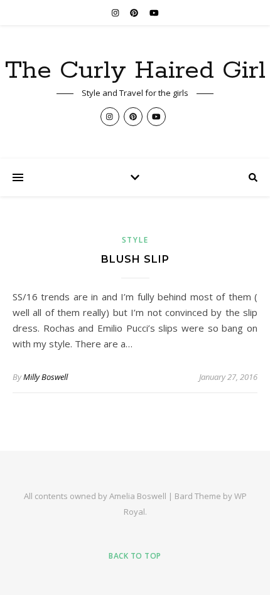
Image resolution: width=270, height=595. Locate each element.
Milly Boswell (45, 376)
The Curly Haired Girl (135, 70)
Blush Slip (135, 259)
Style (135, 239)
